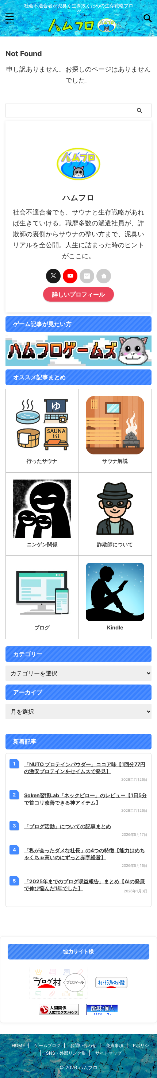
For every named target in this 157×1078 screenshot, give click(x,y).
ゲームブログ (47, 1045)
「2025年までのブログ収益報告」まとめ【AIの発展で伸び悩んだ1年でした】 (84, 885)
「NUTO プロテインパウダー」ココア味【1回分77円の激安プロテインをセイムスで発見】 (84, 768)
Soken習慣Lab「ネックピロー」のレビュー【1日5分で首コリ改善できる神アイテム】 (85, 799)
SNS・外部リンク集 (66, 1053)
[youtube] (70, 276)
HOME (18, 1045)
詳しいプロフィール (78, 294)
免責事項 (114, 1045)
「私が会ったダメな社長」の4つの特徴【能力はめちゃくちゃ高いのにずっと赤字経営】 (84, 854)
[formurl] (87, 276)
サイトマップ (108, 1053)
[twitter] (53, 276)
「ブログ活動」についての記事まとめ (67, 826)
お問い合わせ (83, 1045)
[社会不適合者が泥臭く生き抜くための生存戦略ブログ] (78, 28)
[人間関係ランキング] (59, 1009)
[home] (103, 276)
